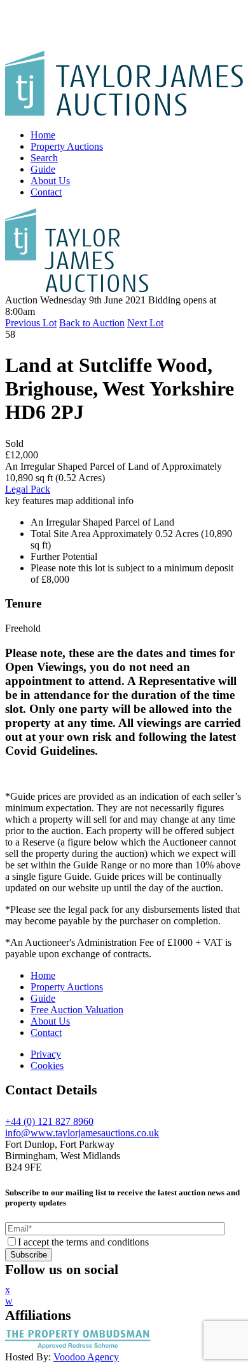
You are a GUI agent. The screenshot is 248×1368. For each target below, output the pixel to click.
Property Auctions (67, 146)
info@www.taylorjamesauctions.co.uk (82, 1132)
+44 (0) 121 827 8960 (49, 1121)
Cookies (47, 1065)
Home (43, 134)
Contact (46, 192)
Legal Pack (27, 489)
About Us (50, 180)
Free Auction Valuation (77, 1009)
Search (44, 157)
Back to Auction (92, 322)
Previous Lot (31, 322)
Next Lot (145, 322)
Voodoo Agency (86, 1356)
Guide (43, 169)
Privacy (46, 1054)
